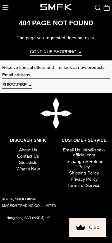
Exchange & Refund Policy (84, 164)
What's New (28, 168)
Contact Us (28, 156)
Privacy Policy (84, 179)
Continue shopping (53, 51)
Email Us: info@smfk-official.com (84, 152)
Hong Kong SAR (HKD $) (26, 217)
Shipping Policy (84, 172)
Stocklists (28, 162)
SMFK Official (25, 199)
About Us (28, 149)
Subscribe (14, 84)
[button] (98, 7)
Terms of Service (84, 185)
